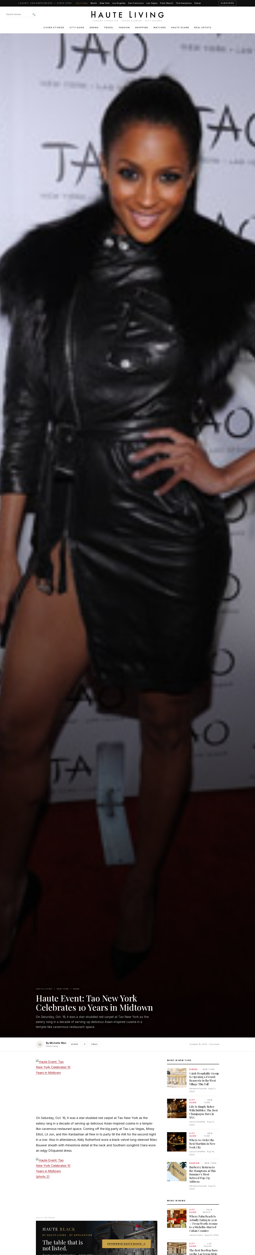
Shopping (141, 27)
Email (94, 1044)
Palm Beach (166, 3)
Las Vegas (151, 3)
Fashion (124, 27)
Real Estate (202, 27)
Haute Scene (180, 27)
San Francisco (136, 3)
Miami (94, 3)
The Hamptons (184, 3)
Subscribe (227, 3)
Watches (160, 27)
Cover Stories (54, 27)
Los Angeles (119, 3)
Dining (94, 27)
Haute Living (44, 989)
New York (105, 3)
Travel (109, 27)
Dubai (197, 3)
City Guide (77, 27)
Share (74, 1044)
